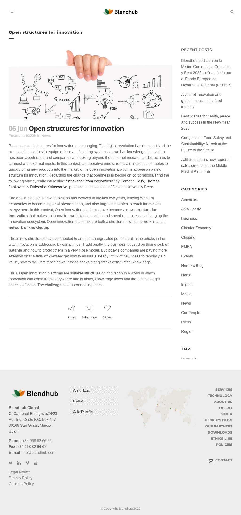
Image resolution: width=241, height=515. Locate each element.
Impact (186, 284)
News (46, 135)
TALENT (225, 408)
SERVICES (223, 389)
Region (187, 332)
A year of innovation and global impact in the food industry (201, 101)
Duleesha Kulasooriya (48, 187)
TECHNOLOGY (220, 396)
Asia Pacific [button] (82, 412)
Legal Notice (19, 472)
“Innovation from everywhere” (90, 181)
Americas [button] (81, 390)
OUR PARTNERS (218, 426)
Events (187, 256)
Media (186, 294)
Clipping (188, 237)
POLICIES (224, 445)
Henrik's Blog (192, 266)
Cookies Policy (21, 484)
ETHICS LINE (221, 438)
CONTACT (222, 460)
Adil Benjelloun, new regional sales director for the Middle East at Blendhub (205, 165)
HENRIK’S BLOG (218, 420)
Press (186, 322)
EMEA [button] (78, 401)
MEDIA (226, 414)
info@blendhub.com (38, 453)
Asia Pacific (191, 209)
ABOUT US (223, 402)
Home (186, 275)
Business (189, 219)
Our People (190, 313)
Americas (189, 200)
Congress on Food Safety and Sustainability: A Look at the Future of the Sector (206, 144)
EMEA (186, 247)
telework (189, 358)
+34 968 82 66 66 (37, 441)
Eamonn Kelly (132, 181)
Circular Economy (196, 228)
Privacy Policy (20, 478)
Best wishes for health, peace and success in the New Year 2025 (205, 122)
